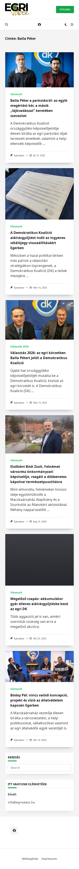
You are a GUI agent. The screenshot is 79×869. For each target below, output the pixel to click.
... (44, 143)
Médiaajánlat (30, 859)
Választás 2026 (19, 346)
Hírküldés (65, 9)
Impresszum (49, 859)
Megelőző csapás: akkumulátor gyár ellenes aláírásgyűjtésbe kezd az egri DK (39, 603)
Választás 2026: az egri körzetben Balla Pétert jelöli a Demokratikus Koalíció (38, 357)
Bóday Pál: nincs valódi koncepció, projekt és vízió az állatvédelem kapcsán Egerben (39, 700)
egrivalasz (19, 155)
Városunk (16, 94)
